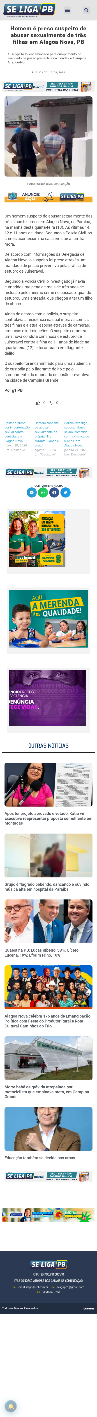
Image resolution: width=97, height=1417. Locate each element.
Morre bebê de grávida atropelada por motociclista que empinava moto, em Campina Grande (47, 1092)
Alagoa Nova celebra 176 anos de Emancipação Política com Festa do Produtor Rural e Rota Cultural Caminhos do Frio (47, 1021)
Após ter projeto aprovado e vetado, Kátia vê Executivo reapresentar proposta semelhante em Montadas (48, 818)
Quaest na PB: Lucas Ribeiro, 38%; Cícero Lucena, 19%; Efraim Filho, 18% (42, 952)
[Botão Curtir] (38, 403)
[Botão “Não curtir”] (51, 403)
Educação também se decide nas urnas (40, 1157)
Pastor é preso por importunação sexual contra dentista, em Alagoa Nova (17, 432)
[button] (67, 10)
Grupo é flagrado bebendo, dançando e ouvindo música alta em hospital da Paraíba (47, 887)
